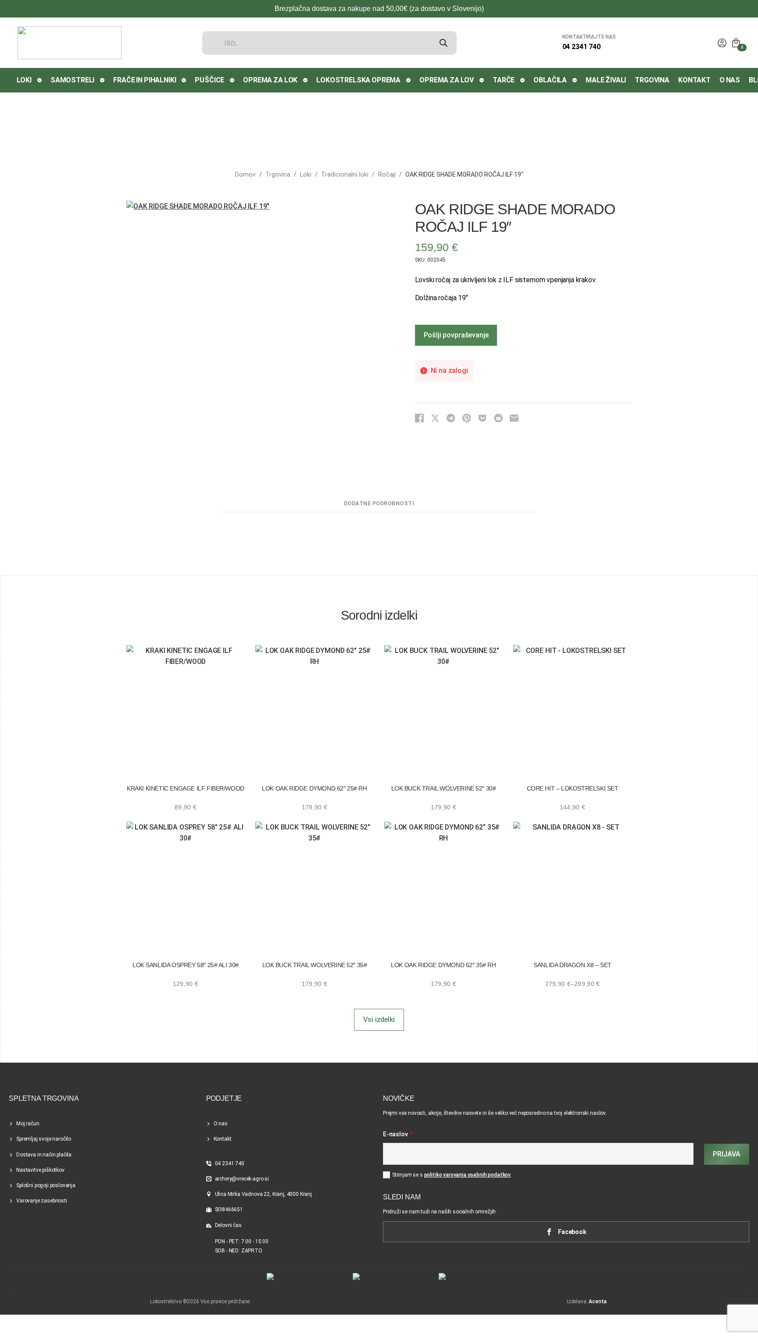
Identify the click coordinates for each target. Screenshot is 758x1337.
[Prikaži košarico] (736, 43)
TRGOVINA (652, 80)
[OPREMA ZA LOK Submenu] (306, 80)
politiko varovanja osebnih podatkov (467, 1175)
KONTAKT (694, 80)
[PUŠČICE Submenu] (232, 80)
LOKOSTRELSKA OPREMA (358, 80)
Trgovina (277, 174)
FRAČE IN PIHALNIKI (144, 80)
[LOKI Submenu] (40, 80)
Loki (305, 174)
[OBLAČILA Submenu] (575, 80)
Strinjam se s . (452, 1175)
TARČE (504, 80)
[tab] (379, 504)
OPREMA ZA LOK (270, 80)
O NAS (729, 80)
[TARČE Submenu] (523, 80)
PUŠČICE (209, 80)
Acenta (598, 1301)
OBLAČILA (550, 80)
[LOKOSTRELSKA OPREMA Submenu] (409, 80)
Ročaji (387, 174)
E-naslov (398, 1134)
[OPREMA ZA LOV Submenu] (482, 80)
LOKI (24, 80)
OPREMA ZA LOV (446, 80)
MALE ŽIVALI (606, 80)
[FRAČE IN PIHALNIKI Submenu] (184, 80)
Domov (245, 174)
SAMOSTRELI (72, 80)
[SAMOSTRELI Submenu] (103, 80)
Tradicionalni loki (344, 174)
